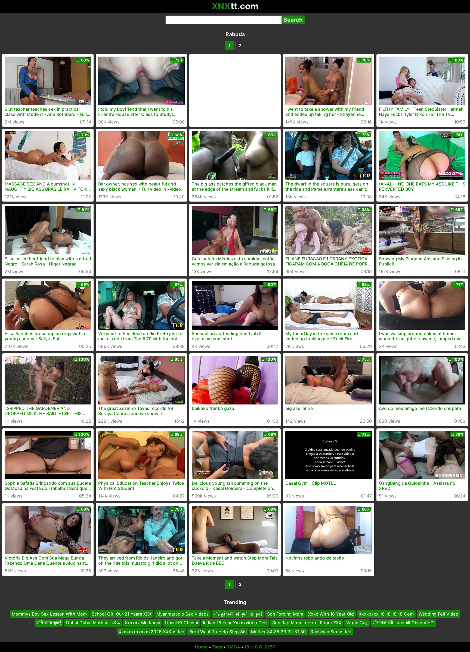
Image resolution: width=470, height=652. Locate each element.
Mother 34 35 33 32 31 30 (278, 631)
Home (201, 646)
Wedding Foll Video (438, 614)
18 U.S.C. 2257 (259, 646)
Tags (217, 646)
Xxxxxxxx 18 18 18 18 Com (386, 614)
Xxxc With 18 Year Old (331, 614)
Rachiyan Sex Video (331, 631)
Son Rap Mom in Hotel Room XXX (306, 622)
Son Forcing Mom (285, 614)
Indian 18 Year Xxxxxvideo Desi (235, 622)
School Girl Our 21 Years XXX (121, 614)
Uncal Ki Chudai (181, 622)
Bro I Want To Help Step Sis (217, 631)
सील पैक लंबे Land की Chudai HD (403, 622)
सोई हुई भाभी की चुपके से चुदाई (238, 614)
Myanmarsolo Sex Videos (182, 614)
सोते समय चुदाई (48, 622)
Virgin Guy (357, 622)
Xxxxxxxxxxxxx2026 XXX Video (151, 631)
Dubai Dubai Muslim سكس (93, 622)
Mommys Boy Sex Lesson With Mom (49, 614)
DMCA (233, 646)
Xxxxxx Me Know (142, 622)
